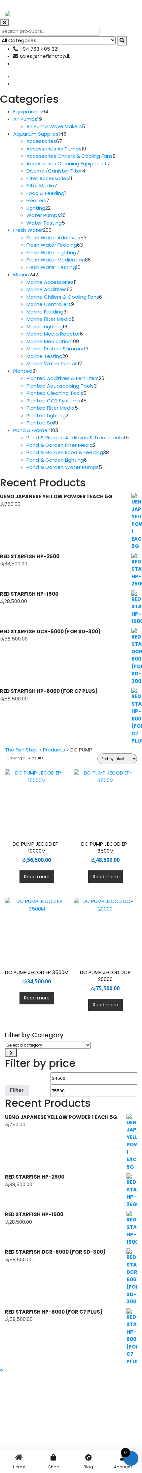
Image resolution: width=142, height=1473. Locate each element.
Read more (37, 876)
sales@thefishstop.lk (44, 56)
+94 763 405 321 (38, 48)
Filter (17, 1090)
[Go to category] (11, 1053)
